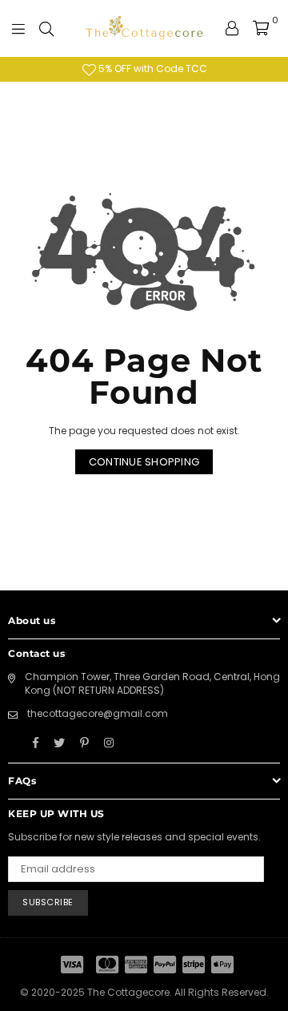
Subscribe (48, 902)
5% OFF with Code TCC (151, 68)
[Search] (46, 28)
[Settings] (232, 28)
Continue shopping (144, 461)
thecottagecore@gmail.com (97, 713)
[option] (144, 69)
